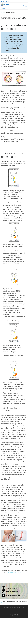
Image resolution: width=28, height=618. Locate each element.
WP (9, 611)
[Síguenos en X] (6, 1)
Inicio (2, 12)
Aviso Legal (3, 603)
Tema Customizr (22, 611)
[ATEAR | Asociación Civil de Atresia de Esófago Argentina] (2, 4)
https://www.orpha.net (13, 573)
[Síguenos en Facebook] (1, 1)
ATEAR (10, 607)
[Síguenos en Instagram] (3, 1)
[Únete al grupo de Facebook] (8, 1)
